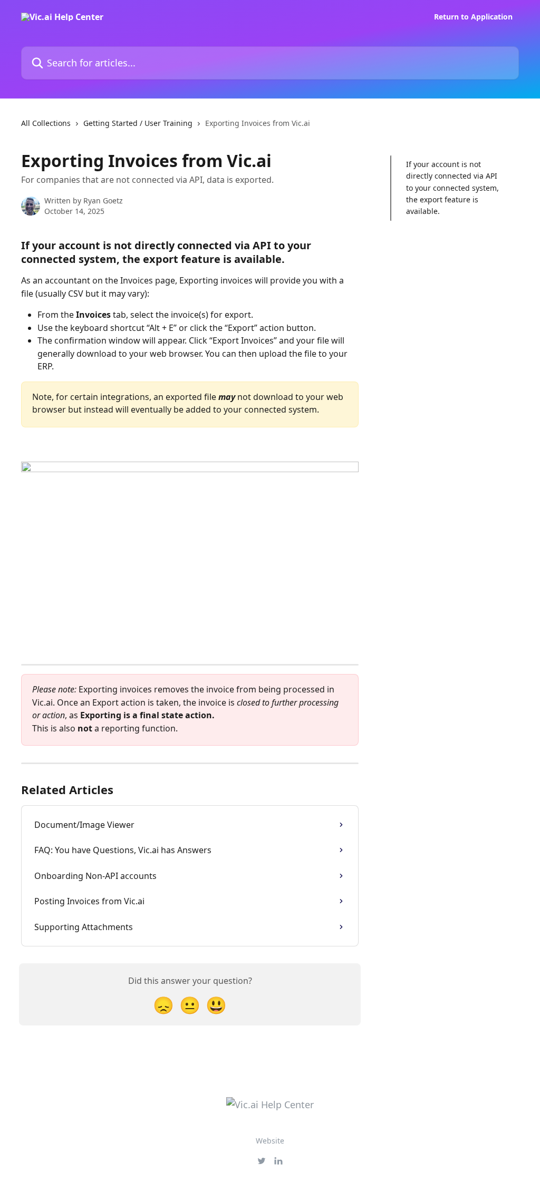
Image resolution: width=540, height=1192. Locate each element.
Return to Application (473, 17)
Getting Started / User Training (137, 123)
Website (270, 1141)
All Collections (46, 123)
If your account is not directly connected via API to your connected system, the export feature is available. (452, 188)
